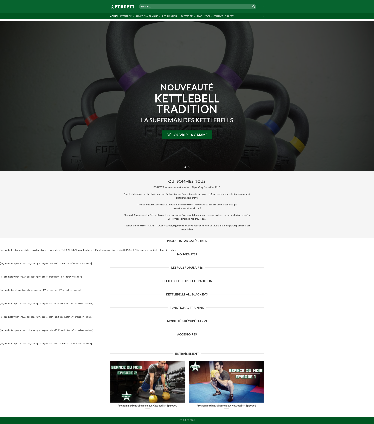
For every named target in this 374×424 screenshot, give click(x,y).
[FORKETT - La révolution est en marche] (122, 6)
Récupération (169, 16)
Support (229, 16)
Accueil (114, 16)
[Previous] (11, 96)
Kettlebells (126, 16)
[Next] (363, 96)
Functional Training (147, 16)
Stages (207, 16)
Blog (199, 16)
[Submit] (253, 6)
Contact (218, 16)
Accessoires (187, 16)
